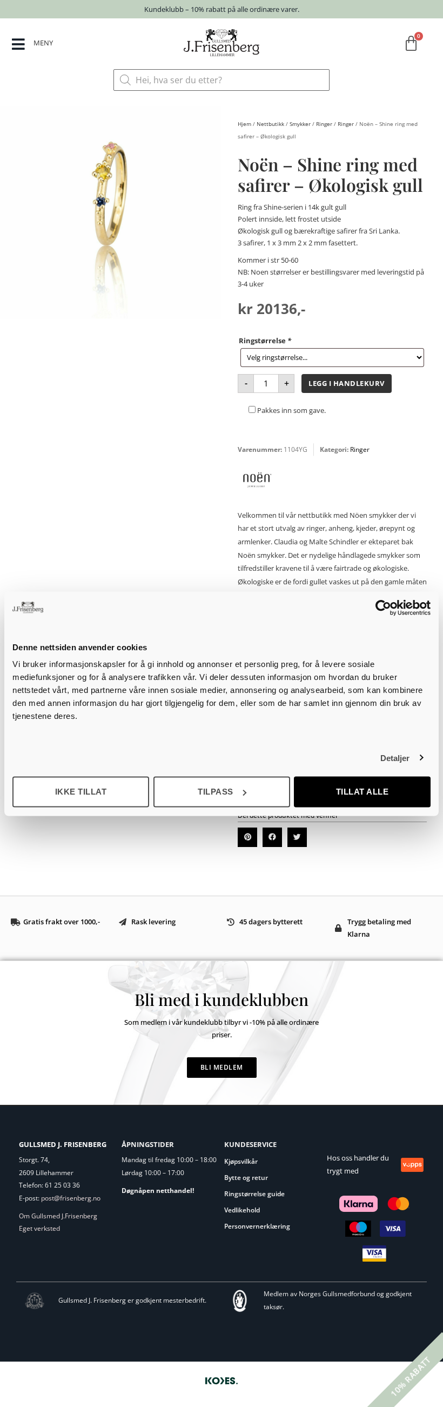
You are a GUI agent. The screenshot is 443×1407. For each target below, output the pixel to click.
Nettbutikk (270, 124)
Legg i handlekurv (346, 383)
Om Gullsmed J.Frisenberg (58, 1216)
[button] (247, 837)
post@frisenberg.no (70, 1198)
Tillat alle (362, 791)
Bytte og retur (246, 1177)
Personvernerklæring (257, 1226)
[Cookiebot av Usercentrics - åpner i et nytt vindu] (383, 607)
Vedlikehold (242, 1210)
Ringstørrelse (265, 340)
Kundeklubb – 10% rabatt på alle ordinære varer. (221, 9)
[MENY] (18, 44)
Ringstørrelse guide (254, 1193)
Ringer (324, 124)
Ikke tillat (81, 791)
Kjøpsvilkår (241, 1161)
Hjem (244, 124)
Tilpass (215, 791)
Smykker (300, 124)
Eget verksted (39, 1228)
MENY (43, 43)
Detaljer (395, 757)
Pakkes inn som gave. (291, 410)
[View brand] (257, 496)
